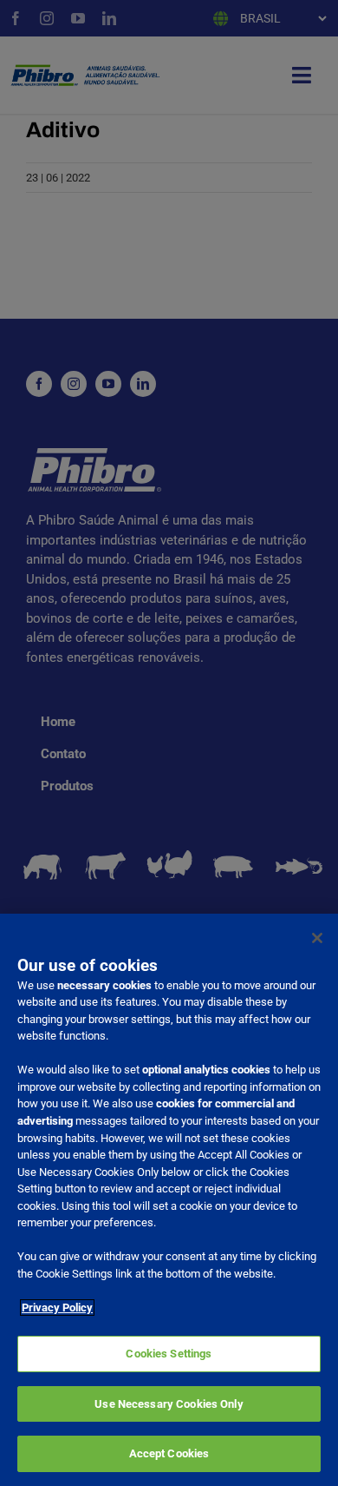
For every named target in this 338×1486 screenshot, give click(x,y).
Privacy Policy (57, 1307)
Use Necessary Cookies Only (168, 1403)
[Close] (317, 938)
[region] (169, 1200)
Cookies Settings (168, 1353)
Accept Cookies (169, 1453)
